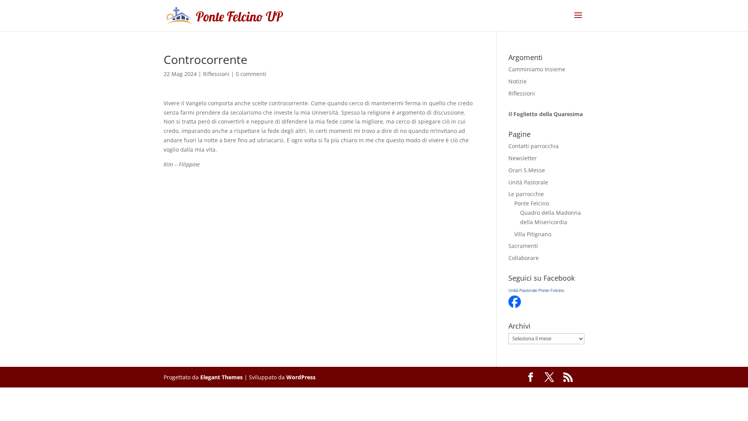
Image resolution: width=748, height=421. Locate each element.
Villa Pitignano (532, 234)
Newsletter (522, 158)
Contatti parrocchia (533, 146)
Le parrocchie (526, 194)
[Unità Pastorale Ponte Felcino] (514, 306)
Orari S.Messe (526, 170)
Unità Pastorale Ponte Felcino (536, 290)
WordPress (301, 377)
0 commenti (251, 74)
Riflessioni (216, 74)
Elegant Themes (221, 377)
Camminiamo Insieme (536, 69)
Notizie (517, 81)
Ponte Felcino (531, 203)
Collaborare (523, 258)
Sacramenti (523, 245)
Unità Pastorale (528, 182)
